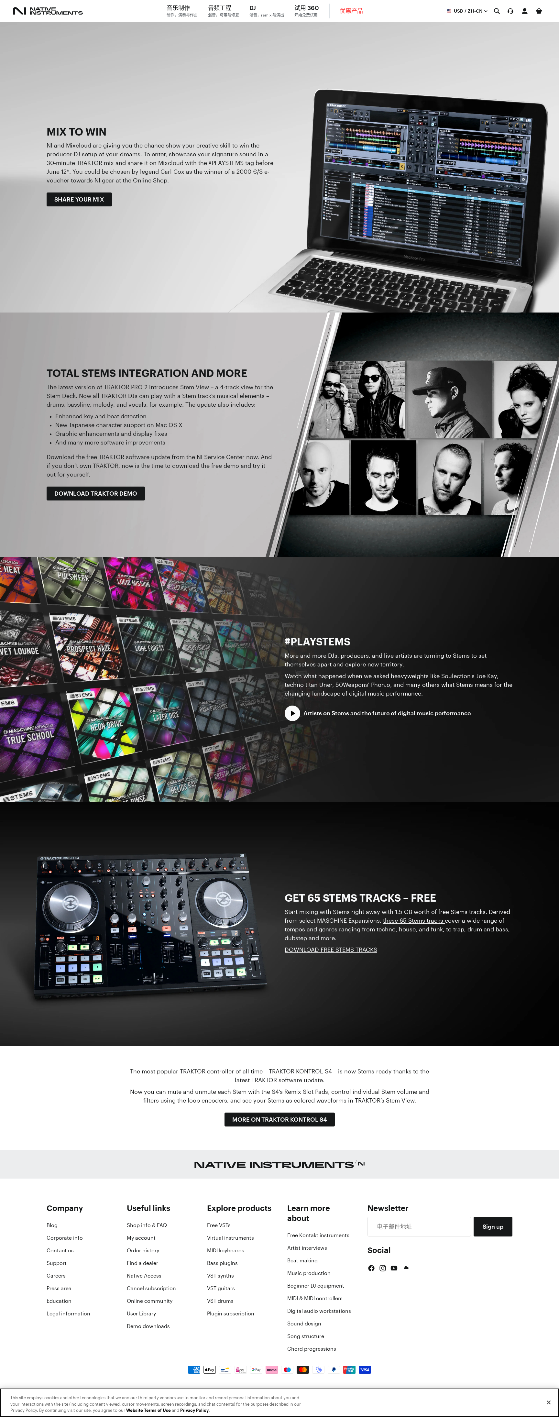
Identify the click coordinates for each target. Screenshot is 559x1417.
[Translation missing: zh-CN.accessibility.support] (510, 11)
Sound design (304, 1323)
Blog (52, 1225)
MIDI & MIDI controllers (315, 1298)
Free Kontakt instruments (318, 1235)
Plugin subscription (230, 1313)
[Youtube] (394, 1268)
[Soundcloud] (406, 1268)
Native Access (144, 1275)
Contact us (60, 1250)
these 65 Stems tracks (414, 920)
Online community (149, 1300)
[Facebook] (371, 1268)
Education (59, 1300)
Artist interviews (307, 1247)
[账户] (525, 11)
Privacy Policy (194, 1410)
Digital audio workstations (319, 1310)
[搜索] (497, 11)
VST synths (220, 1275)
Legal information (68, 1313)
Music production (309, 1273)
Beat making (302, 1260)
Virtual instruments (230, 1237)
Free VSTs (219, 1225)
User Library (141, 1313)
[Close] (549, 1402)
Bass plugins (222, 1263)
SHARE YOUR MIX (79, 199)
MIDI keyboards (225, 1250)
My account (141, 1237)
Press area (59, 1288)
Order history (143, 1250)
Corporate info (65, 1237)
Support (57, 1263)
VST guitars (221, 1288)
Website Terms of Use (148, 1410)
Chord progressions (311, 1348)
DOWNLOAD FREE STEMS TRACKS (331, 949)
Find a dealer (142, 1263)
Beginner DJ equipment (315, 1285)
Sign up (493, 1226)
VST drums (220, 1300)
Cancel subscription (151, 1288)
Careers (56, 1275)
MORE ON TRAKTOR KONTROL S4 (279, 1119)
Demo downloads (148, 1326)
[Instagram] (383, 1268)
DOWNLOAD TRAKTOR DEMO (95, 493)
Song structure (305, 1336)
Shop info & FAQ (147, 1225)
